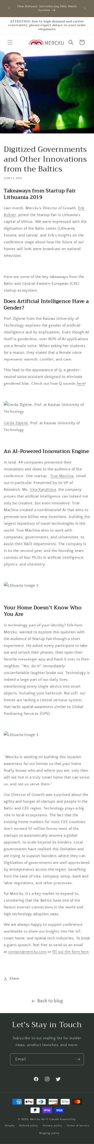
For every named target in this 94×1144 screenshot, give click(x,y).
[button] (10, 42)
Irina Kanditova (43, 489)
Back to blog (50, 1001)
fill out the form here (70, 952)
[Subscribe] (78, 1059)
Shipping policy (49, 1133)
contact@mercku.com (27, 952)
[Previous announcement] (9, 8)
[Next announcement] (84, 8)
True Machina (62, 476)
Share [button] (14, 979)
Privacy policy (52, 1125)
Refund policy (28, 1125)
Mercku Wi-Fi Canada (44, 1119)
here (81, 383)
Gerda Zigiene (16, 423)
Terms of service (78, 1125)
